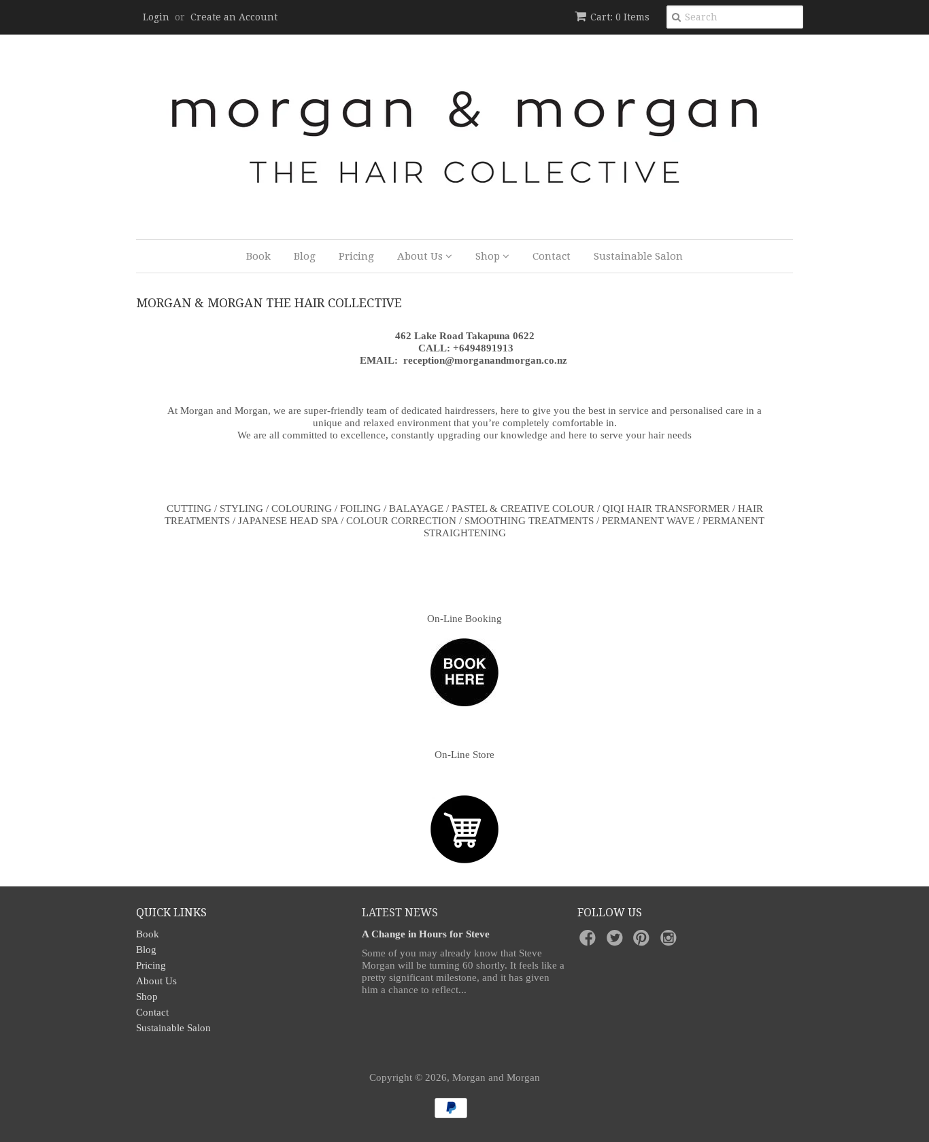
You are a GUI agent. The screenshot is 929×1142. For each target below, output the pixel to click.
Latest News (400, 912)
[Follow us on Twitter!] (617, 942)
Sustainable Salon (638, 256)
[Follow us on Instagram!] (670, 942)
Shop (489, 256)
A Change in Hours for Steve (426, 934)
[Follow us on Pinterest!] (643, 942)
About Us (421, 256)
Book (258, 256)
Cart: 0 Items (619, 17)
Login (156, 17)
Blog (305, 256)
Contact (552, 256)
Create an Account (233, 17)
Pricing (356, 256)
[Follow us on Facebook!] (589, 942)
